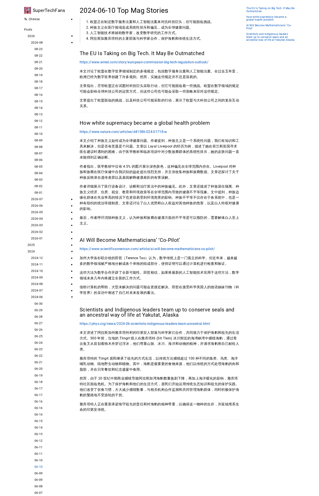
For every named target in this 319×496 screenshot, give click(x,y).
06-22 (39, 355)
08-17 (39, 88)
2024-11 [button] (37, 264)
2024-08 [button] (37, 284)
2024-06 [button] (37, 297)
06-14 (39, 427)
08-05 (39, 166)
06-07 (39, 492)
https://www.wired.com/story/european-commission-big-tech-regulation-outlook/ (144, 62)
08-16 (39, 95)
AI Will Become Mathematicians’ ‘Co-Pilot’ (268, 27)
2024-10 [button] (37, 271)
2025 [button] (31, 245)
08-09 (39, 140)
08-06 (39, 160)
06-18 (39, 382)
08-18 (39, 81)
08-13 (39, 114)
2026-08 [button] (37, 42)
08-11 (39, 127)
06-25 (39, 336)
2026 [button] (31, 36)
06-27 (39, 323)
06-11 (39, 447)
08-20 (39, 68)
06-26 (39, 329)
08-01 (39, 192)
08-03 (39, 179)
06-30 (39, 303)
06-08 (39, 486)
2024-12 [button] (37, 258)
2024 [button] (31, 251)
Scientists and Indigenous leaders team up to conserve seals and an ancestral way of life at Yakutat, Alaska (270, 37)
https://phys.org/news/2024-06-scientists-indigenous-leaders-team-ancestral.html (145, 324)
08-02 (39, 186)
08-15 (39, 101)
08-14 (39, 108)
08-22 (39, 55)
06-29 (39, 310)
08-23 (39, 49)
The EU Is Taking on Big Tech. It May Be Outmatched (270, 10)
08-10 (39, 134)
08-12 (39, 121)
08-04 (39, 173)
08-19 (39, 75)
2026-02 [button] (37, 232)
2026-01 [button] (37, 238)
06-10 (39, 460)
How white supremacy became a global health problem (266, 18)
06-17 (39, 388)
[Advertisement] (159, 455)
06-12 (39, 440)
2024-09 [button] (37, 277)
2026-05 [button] (37, 212)
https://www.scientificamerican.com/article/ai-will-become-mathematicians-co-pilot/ (147, 249)
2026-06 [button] (37, 205)
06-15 (39, 421)
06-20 (39, 368)
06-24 (39, 342)
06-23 (39, 349)
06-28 (39, 316)
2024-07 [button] (37, 290)
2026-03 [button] (37, 225)
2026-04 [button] (37, 218)
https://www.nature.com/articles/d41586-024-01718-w (123, 132)
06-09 (39, 473)
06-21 (39, 362)
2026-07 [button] (37, 199)
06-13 (39, 434)
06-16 (39, 401)
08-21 (39, 62)
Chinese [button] (34, 19)
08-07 (39, 153)
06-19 (39, 375)
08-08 (39, 147)
